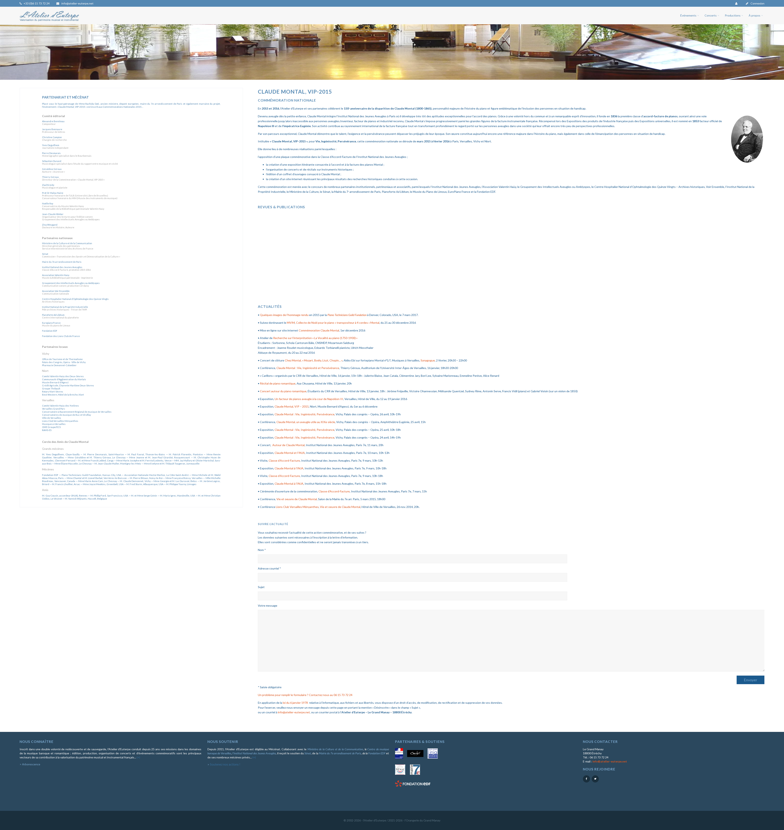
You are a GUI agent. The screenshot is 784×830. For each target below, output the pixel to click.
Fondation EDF (376, 753)
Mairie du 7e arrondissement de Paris (340, 753)
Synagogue (428, 360)
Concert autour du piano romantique (283, 391)
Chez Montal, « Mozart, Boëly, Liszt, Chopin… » (313, 360)
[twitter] (595, 778)
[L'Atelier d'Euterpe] (50, 22)
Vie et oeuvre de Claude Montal (296, 499)
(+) (138, 757)
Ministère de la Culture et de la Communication (335, 749)
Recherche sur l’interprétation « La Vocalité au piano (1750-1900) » (315, 338)
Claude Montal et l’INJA (290, 452)
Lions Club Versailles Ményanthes (297, 507)
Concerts (711, 15)
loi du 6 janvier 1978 (295, 702)
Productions (733, 15)
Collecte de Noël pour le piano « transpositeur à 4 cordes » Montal (337, 322)
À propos (754, 15)
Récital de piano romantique (277, 383)
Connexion (757, 3)
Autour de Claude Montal (288, 445)
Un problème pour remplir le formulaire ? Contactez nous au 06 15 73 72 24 (305, 695)
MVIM (291, 322)
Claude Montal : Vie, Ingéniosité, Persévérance (304, 414)
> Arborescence (30, 764)
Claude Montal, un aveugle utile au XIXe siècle (305, 422)
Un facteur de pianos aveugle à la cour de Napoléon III (309, 399)
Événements (688, 15)
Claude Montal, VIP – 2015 (292, 406)
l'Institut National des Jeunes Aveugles (254, 753)
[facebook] (586, 778)
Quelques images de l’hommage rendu (284, 315)
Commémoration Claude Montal (319, 330)
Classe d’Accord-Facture (284, 460)
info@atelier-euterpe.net (77, 3)
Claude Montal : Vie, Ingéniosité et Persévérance (307, 368)
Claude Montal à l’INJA (289, 468)
